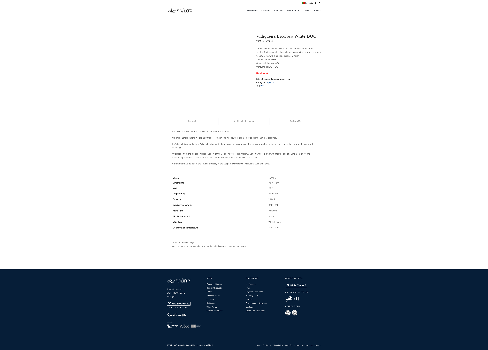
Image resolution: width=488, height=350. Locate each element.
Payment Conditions (254, 292)
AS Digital (209, 345)
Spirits (209, 292)
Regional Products (214, 288)
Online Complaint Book (255, 311)
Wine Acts (278, 11)
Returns (249, 299)
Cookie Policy (290, 345)
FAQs (248, 288)
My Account (251, 284)
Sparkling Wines (213, 296)
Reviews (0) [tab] (295, 121)
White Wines (212, 307)
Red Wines (211, 303)
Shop (316, 11)
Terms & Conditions (264, 345)
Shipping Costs (252, 296)
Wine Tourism (293, 11)
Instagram (309, 345)
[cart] (320, 3)
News (307, 11)
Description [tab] (192, 121)
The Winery (251, 11)
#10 (262, 86)
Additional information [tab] (244, 121)
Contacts (265, 11)
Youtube (318, 345)
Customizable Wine (215, 311)
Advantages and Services (256, 303)
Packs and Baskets (214, 284)
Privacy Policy (278, 345)
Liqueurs (270, 82)
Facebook (300, 345)
